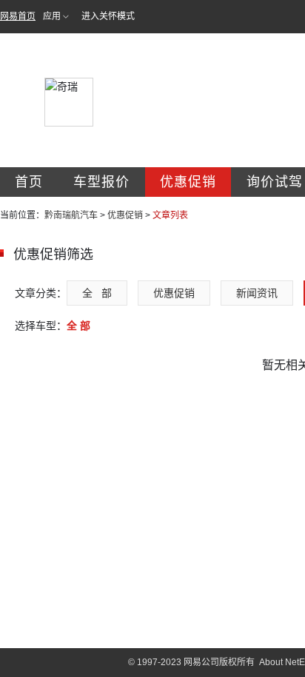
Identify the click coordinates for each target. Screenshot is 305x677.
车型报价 (101, 182)
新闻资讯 (257, 293)
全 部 (97, 293)
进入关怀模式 (108, 16)
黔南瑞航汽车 (71, 215)
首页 (29, 182)
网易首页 (18, 16)
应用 (52, 16)
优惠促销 (188, 182)
